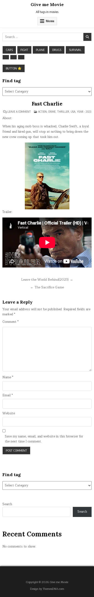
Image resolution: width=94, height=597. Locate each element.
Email (7, 395)
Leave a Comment (19, 111)
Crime (52, 111)
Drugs (56, 50)
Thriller (63, 111)
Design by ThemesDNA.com (47, 589)
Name (7, 377)
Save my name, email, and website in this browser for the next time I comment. (44, 439)
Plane (40, 50)
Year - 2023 (84, 111)
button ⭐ (13, 68)
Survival (75, 50)
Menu (50, 21)
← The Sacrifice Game (47, 287)
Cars (9, 50)
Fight (24, 50)
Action (42, 111)
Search (7, 504)
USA (73, 111)
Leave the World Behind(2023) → (47, 279)
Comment (10, 321)
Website (8, 413)
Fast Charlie (47, 103)
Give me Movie (47, 4)
